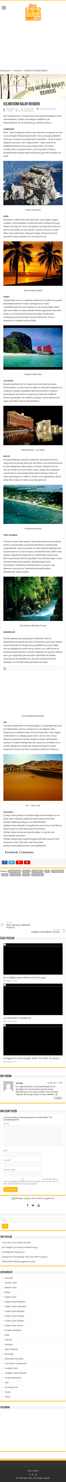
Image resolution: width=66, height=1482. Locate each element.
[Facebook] (27, 1205)
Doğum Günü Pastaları (14, 1316)
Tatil (54, 109)
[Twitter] (33, 1205)
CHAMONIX (37, 871)
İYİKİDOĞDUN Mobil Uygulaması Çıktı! (18, 1261)
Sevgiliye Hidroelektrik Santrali (45, 931)
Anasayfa (18, 70)
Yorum (6, 1123)
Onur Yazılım (32, 1471)
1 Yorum (9, 111)
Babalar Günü (11, 1287)
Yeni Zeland (38, 875)
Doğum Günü (10, 1297)
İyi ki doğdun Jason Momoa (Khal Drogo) (24, 977)
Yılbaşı (8, 1397)
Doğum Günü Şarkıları (14, 1321)
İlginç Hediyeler (11, 1349)
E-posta (7, 1160)
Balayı (7, 1292)
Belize (26, 871)
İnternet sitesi (9, 1169)
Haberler (8, 1340)
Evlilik (50, 109)
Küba (5, 875)
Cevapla (58, 1098)
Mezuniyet (9, 1354)
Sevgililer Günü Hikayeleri (16, 1373)
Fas (47, 871)
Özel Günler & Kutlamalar (16, 1363)
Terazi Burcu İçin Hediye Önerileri (16, 1242)
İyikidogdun (5, 70)
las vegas (15, 875)
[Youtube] (38, 1205)
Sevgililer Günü (11, 1368)
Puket (26, 875)
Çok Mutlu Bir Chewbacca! (17, 1018)
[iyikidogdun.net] (33, 11)
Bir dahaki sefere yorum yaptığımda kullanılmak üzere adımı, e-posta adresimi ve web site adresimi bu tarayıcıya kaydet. (31, 1181)
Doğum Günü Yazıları (14, 1325)
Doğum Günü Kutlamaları (16, 1306)
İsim (6, 1150)
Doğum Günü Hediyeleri (15, 1302)
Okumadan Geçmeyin (14, 1359)
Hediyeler (9, 1344)
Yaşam (8, 1392)
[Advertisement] (33, 43)
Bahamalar (15, 871)
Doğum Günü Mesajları (15, 1311)
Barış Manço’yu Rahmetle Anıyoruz (18, 925)
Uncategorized (11, 1387)
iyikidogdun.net (12, 109)
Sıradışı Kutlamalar (13, 1378)
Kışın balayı (58, 871)
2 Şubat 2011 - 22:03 (55, 1083)
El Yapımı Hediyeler (13, 1330)
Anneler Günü (11, 1283)
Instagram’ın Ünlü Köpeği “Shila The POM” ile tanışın (31, 1058)
